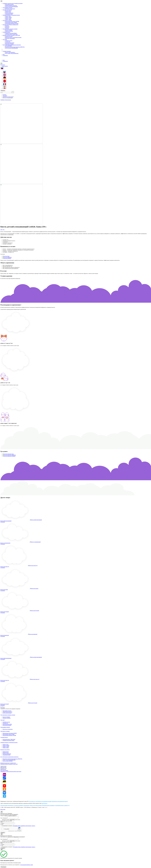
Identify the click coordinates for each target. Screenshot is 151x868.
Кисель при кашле (4, 589)
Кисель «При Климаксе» (10, 52)
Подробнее (2, 521)
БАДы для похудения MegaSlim (11, 6)
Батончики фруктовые (9, 42)
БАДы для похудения (7, 712)
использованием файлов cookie (26, 864)
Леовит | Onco (8, 16)
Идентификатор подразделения (6, 836)
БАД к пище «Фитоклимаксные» (12, 53)
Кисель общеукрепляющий (5, 520)
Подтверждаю (3, 866)
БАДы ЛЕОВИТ (8, 45)
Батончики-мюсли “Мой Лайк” (11, 34)
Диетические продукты (7, 711)
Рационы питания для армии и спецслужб (11, 35)
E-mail (1, 824)
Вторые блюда (8, 11)
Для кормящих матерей (7, 7)
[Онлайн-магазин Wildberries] (7, 257)
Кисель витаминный (4, 635)
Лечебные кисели (8, 40)
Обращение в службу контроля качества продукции (10, 771)
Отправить (3, 832)
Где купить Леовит (4, 770)
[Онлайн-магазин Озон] (6, 256)
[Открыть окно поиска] (1, 63)
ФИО (1, 821)
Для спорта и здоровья (7, 20)
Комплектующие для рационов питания (13, 37)
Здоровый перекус (6, 32)
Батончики (7, 26)
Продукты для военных (10, 38)
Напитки (7, 25)
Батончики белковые (9, 43)
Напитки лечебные (9, 31)
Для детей (5, 39)
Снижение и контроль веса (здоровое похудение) (13, 3)
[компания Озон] (8, 453)
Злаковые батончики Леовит (11, 33)
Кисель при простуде (4, 566)
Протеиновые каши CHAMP (11, 22)
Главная (4, 94)
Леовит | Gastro (8, 18)
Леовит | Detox (8, 19)
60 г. (4, 229)
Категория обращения (4, 814)
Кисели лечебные (8, 29)
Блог (4, 54)
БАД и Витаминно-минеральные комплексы (12, 44)
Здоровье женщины (7, 51)
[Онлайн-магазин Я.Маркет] (7, 258)
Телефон (2, 823)
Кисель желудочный (4, 611)
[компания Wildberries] (9, 454)
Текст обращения (3, 818)
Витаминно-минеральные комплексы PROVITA (15, 46)
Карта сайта (2, 809)
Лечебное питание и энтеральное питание (11, 15)
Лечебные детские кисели (8, 96)
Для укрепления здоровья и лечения (10, 28)
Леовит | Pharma (8, 17)
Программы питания (9, 4)
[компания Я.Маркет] (9, 456)
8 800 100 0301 (3, 767)
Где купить (2, 64)
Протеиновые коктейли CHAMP (11, 23)
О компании (5, 55)
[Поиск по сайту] (13, 92)
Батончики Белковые (7, 725)
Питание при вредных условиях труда (10, 24)
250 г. (1, 229)
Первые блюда (8, 10)
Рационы (7, 27)
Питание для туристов (7, 9)
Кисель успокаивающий (5, 542)
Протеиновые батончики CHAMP (12, 21)
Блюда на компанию (9, 12)
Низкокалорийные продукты (11, 5)
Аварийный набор (9, 14)
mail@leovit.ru (3, 769)
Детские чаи (7, 41)
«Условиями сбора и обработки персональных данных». (24, 825)
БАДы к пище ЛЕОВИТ (8, 760)
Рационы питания (8, 36)
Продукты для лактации (10, 8)
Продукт (2, 815)
